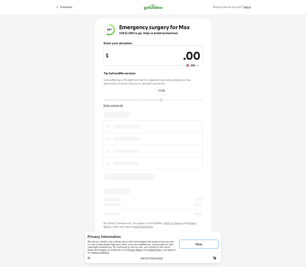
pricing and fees (143, 226)
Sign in (247, 7)
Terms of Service (173, 223)
